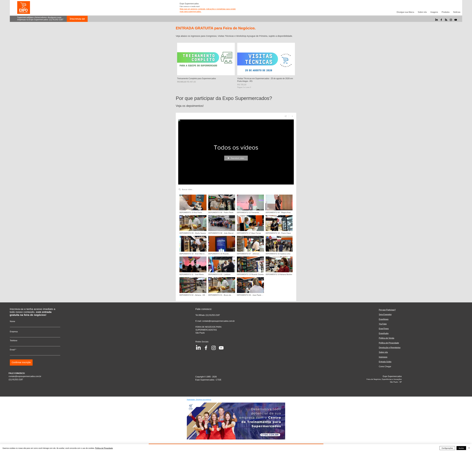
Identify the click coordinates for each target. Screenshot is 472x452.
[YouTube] (455, 19)
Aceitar (461, 448)
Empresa (14, 332)
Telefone (13, 341)
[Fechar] (469, 448)
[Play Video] (193, 204)
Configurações (447, 448)
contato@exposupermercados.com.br (25, 376)
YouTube (383, 324)
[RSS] (446, 19)
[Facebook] (441, 19)
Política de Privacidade (104, 448)
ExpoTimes (384, 329)
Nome (12, 321)
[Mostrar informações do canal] (291, 116)
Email (12, 350)
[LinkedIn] (436, 19)
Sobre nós (383, 352)
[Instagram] (450, 19)
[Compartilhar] (285, 116)
